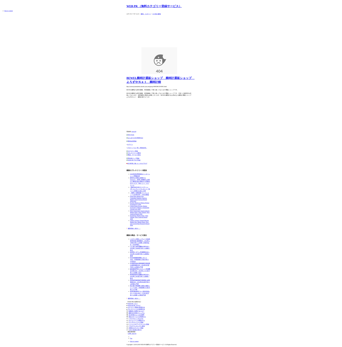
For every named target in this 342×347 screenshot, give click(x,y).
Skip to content (8, 11)
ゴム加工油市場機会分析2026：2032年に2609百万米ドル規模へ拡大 (140, 248)
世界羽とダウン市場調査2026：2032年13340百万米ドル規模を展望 (140, 254)
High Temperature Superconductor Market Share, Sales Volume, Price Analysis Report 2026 (140, 212)
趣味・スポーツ (146, 14)
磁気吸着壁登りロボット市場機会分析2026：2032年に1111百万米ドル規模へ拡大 (140, 270)
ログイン (130, 144)
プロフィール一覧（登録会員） (137, 148)
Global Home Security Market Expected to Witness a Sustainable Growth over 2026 (139, 207)
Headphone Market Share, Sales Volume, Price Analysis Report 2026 (139, 217)
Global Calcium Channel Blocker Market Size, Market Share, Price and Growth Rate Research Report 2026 (139, 223)
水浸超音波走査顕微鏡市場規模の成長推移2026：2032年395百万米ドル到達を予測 (140, 265)
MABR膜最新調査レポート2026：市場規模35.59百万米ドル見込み (139, 259)
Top (131, 338)
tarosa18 (133, 131)
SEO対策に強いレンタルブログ (137, 163)
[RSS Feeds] (130, 135)
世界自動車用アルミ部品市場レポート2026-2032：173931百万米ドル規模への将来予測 (140, 293)
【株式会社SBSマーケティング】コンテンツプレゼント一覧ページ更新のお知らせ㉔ (140, 189)
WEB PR (134, 305)
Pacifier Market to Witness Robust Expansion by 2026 (139, 203)
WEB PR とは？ (133, 303)
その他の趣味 (156, 14)
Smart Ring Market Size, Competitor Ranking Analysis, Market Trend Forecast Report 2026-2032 (138, 199)
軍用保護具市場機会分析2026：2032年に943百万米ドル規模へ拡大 (140, 276)
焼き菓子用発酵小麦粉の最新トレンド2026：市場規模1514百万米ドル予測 (140, 287)
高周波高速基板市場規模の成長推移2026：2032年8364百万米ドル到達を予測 (140, 282)
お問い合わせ (132, 333)
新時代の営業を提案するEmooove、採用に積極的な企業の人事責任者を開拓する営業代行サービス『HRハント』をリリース (140, 181)
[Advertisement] (159, 30)
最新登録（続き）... (134, 228)
